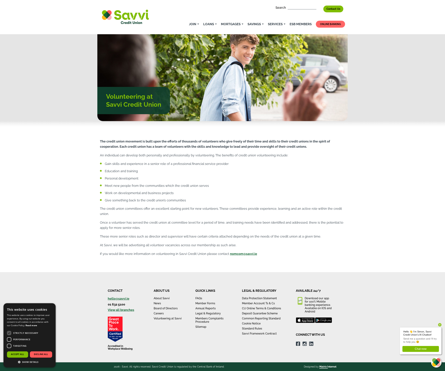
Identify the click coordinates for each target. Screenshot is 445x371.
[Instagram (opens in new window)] (304, 343)
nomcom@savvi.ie (243, 254)
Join (192, 24)
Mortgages (231, 24)
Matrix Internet (327, 366)
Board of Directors (166, 308)
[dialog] (29, 335)
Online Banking (330, 24)
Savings (254, 24)
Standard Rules (252, 328)
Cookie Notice (251, 323)
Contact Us (333, 8)
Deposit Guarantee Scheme (260, 313)
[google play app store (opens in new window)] (323, 320)
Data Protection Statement (259, 298)
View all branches (121, 310)
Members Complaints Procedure (209, 320)
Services (275, 24)
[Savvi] (125, 16)
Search (281, 7)
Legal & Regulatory (208, 313)
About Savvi (162, 298)
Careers (159, 313)
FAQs (198, 298)
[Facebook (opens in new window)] (298, 343)
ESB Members (301, 24)
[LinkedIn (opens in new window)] (311, 343)
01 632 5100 (116, 304)
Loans (208, 24)
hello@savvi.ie (118, 298)
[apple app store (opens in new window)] (305, 320)
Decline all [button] (41, 354)
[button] (29, 362)
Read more (31, 325)
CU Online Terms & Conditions (261, 308)
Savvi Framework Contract (259, 333)
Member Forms (205, 303)
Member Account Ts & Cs (258, 303)
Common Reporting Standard (261, 318)
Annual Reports (205, 308)
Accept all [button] (17, 354)
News (157, 303)
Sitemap (200, 326)
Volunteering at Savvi (168, 318)
